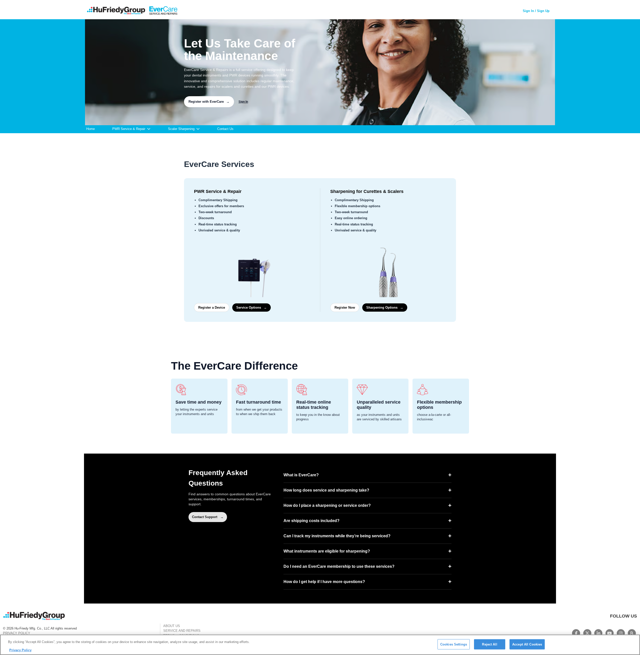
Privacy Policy (20, 650)
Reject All (489, 644)
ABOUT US (171, 626)
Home (90, 129)
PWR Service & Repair (128, 129)
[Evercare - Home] (132, 11)
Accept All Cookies (527, 644)
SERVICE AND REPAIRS (181, 631)
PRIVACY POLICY (16, 633)
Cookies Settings (453, 644)
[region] (320, 645)
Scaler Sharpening (181, 129)
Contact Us (225, 129)
